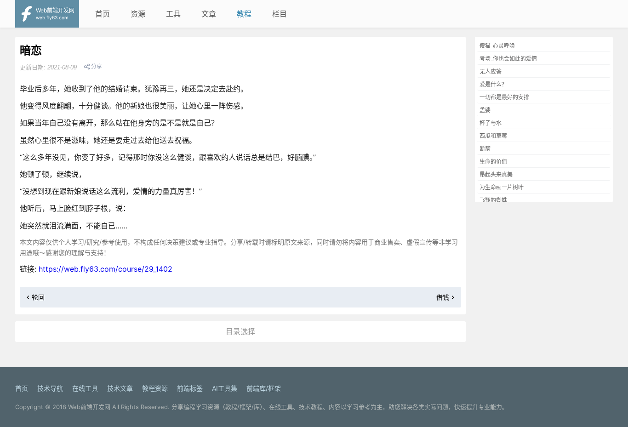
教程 (244, 13)
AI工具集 (224, 388)
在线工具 (85, 388)
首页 (102, 13)
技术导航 (50, 388)
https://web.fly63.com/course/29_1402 (105, 268)
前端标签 (190, 388)
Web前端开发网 (89, 406)
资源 (138, 13)
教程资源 (155, 388)
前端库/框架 (263, 388)
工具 (173, 13)
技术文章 (120, 388)
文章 (208, 13)
